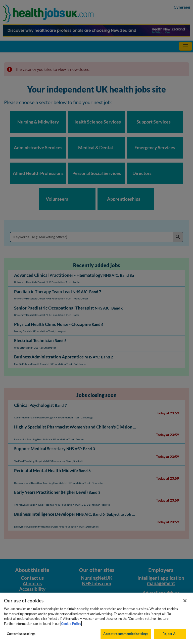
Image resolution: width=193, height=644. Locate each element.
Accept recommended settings (125, 634)
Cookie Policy (71, 624)
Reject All (170, 634)
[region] (96, 618)
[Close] (184, 600)
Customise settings (21, 634)
